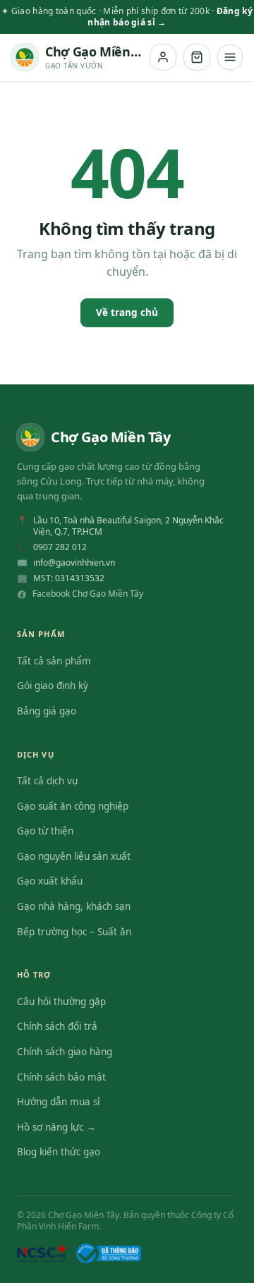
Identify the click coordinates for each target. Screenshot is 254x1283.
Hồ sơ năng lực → (56, 1127)
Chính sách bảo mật (61, 1077)
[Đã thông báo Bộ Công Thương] (108, 1253)
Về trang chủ (127, 312)
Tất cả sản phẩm (54, 661)
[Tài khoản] (163, 57)
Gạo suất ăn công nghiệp (72, 806)
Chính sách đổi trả (57, 1026)
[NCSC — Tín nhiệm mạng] (42, 1253)
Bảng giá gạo (46, 711)
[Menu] (230, 57)
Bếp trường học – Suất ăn (74, 931)
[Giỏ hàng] (196, 57)
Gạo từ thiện (45, 831)
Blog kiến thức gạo (58, 1151)
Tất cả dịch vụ (47, 780)
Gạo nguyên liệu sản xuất (74, 856)
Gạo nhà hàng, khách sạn (74, 906)
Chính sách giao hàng (64, 1051)
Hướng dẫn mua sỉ (58, 1101)
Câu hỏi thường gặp (61, 1001)
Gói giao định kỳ (52, 685)
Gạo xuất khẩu (50, 881)
